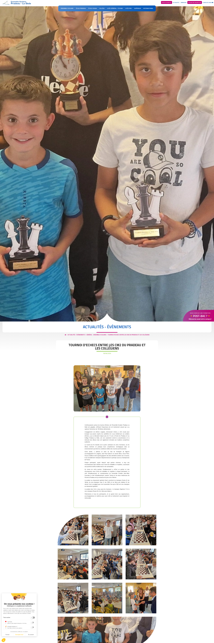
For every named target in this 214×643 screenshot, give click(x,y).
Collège (102, 8)
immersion (183, 2)
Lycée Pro (128, 8)
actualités (176, 2)
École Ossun (92, 8)
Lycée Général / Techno (115, 8)
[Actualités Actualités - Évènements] (107, 388)
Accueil (17, 2)
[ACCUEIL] (65, 334)
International (148, 8)
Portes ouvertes (166, 2)
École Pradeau (81, 8)
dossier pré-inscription (194, 2)
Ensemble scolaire (67, 8)
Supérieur (137, 8)
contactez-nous (207, 2)
